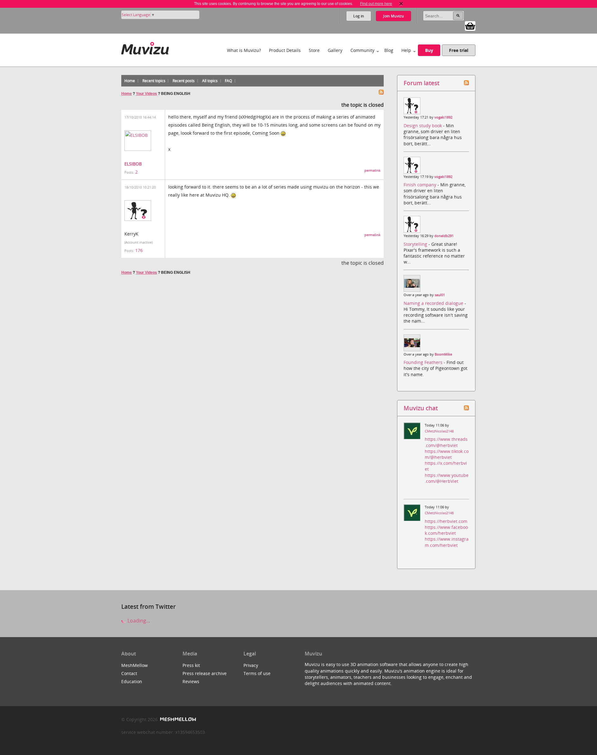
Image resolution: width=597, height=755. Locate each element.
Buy (429, 50)
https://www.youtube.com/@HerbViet (447, 478)
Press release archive (205, 673)
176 (139, 250)
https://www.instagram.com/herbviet (447, 542)
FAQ (228, 80)
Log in (358, 16)
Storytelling (416, 244)
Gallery (335, 50)
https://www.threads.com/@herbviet (446, 442)
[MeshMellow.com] (177, 719)
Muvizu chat (421, 408)
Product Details (285, 50)
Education (131, 681)
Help (406, 50)
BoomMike (443, 354)
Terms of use (257, 673)
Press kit (191, 665)
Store (314, 50)
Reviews (191, 681)
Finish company (420, 185)
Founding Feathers (424, 362)
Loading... (138, 620)
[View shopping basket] (470, 25)
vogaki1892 (443, 117)
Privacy (250, 665)
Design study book (423, 125)
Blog (388, 50)
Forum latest (421, 83)
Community (362, 50)
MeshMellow (134, 665)
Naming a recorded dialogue (434, 303)
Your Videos (146, 93)
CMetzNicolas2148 (439, 431)
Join (393, 16)
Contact (129, 673)
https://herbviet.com (446, 521)
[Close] (401, 4)
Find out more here (376, 4)
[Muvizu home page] (145, 47)
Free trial (458, 50)
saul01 (440, 295)
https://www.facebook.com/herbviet (446, 530)
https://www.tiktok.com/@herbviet (447, 454)
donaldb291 (444, 236)
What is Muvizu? (244, 50)
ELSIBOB (133, 164)
